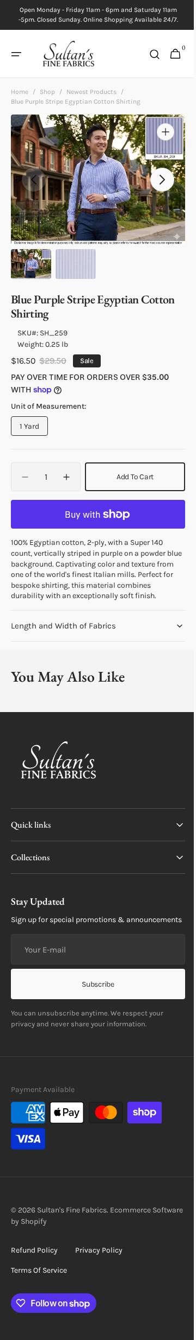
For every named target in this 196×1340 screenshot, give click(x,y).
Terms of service (39, 1292)
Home (19, 91)
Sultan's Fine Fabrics (72, 1231)
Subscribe (94, 1006)
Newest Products (91, 91)
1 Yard (34, 429)
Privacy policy (98, 1272)
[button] (16, 54)
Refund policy (34, 1272)
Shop (47, 91)
